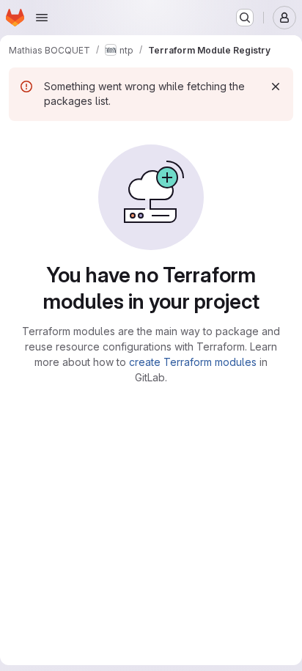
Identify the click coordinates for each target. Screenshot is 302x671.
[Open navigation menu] (42, 17)
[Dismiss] (275, 86)
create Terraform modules (193, 362)
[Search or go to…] (245, 17)
